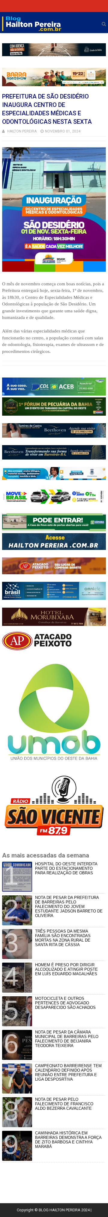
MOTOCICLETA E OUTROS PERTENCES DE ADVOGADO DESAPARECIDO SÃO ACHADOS (65, 1003)
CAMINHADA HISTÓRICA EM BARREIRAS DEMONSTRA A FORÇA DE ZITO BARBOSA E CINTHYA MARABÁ (68, 1140)
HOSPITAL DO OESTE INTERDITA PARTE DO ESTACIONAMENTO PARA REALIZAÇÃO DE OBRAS (66, 868)
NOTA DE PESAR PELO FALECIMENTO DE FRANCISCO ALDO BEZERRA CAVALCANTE (64, 1104)
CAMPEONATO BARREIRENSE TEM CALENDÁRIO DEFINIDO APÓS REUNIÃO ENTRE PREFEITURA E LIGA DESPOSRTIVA (68, 1073)
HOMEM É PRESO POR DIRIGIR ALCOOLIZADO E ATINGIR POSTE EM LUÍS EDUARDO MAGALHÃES (66, 969)
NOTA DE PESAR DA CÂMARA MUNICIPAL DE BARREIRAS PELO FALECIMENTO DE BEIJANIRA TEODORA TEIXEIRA (66, 1039)
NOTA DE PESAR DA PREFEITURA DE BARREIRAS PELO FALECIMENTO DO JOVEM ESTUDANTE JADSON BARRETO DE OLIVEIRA (69, 906)
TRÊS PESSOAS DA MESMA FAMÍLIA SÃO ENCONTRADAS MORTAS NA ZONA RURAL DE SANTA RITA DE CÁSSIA (63, 938)
